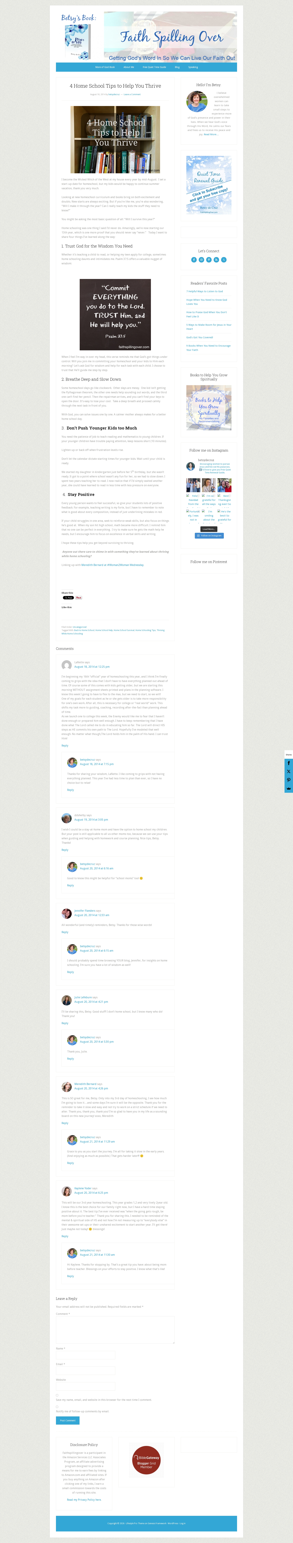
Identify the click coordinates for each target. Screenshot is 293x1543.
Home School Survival (124, 630)
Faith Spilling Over (146, 37)
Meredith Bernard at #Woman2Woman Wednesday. (112, 565)
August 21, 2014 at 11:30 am (97, 1254)
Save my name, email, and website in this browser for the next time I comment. (104, 1399)
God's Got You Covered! (199, 337)
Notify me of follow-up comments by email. (82, 1411)
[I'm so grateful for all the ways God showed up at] (209, 501)
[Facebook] (289, 763)
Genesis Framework (157, 1523)
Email (60, 1364)
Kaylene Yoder (83, 1188)
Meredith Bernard (85, 1084)
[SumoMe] (289, 788)
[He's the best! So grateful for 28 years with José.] (224, 516)
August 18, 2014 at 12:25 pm (92, 666)
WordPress (173, 1523)
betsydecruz (87, 759)
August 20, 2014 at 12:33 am (91, 915)
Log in (182, 1523)
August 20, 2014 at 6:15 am (96, 950)
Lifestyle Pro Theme (135, 1523)
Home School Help (104, 630)
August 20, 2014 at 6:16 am (96, 868)
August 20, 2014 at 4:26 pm (91, 1088)
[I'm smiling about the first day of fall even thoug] (209, 516)
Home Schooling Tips (145, 630)
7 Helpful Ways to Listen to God (204, 291)
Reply (65, 745)
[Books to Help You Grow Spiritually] (208, 429)
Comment (63, 1314)
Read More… (211, 134)
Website (61, 1379)
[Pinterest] (289, 780)
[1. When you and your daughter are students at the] (224, 485)
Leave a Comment (132, 94)
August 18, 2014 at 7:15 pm (97, 764)
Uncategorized (79, 627)
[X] (289, 771)
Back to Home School (84, 630)
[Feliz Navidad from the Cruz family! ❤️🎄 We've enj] (193, 501)
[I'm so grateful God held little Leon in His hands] (209, 485)
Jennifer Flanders (84, 910)
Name (60, 1348)
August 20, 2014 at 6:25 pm (91, 1192)
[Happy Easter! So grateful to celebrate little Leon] (193, 485)
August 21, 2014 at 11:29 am (97, 1141)
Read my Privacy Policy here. (84, 1499)
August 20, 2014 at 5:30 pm (97, 1041)
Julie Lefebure (83, 997)
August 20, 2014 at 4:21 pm (91, 1001)
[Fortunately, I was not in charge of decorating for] (193, 516)
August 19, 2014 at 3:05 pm (91, 819)
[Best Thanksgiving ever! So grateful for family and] (224, 501)
